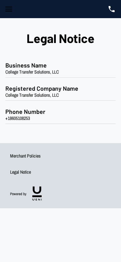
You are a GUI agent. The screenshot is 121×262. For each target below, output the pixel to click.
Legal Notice (20, 172)
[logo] (37, 193)
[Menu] (8, 9)
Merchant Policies (25, 156)
